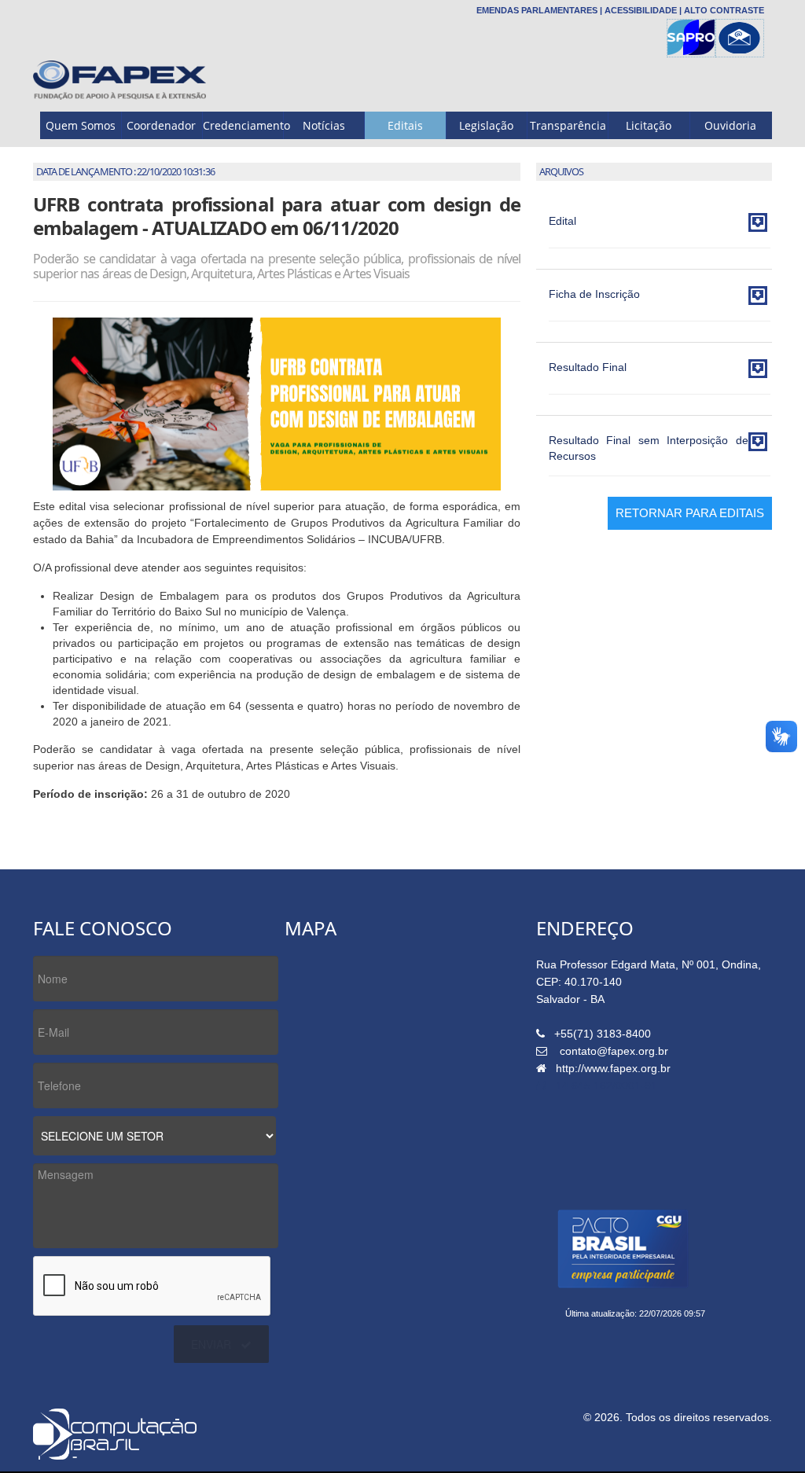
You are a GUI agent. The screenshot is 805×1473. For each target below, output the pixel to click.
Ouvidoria (730, 125)
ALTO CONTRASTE (724, 10)
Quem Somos (81, 125)
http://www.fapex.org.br (613, 1068)
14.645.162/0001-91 (606, 1085)
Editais (405, 125)
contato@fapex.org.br (614, 1051)
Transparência (568, 125)
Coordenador (161, 125)
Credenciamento (243, 125)
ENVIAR (211, 1344)
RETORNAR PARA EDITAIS (690, 513)
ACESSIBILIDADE (641, 10)
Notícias (324, 125)
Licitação (648, 125)
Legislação (486, 125)
